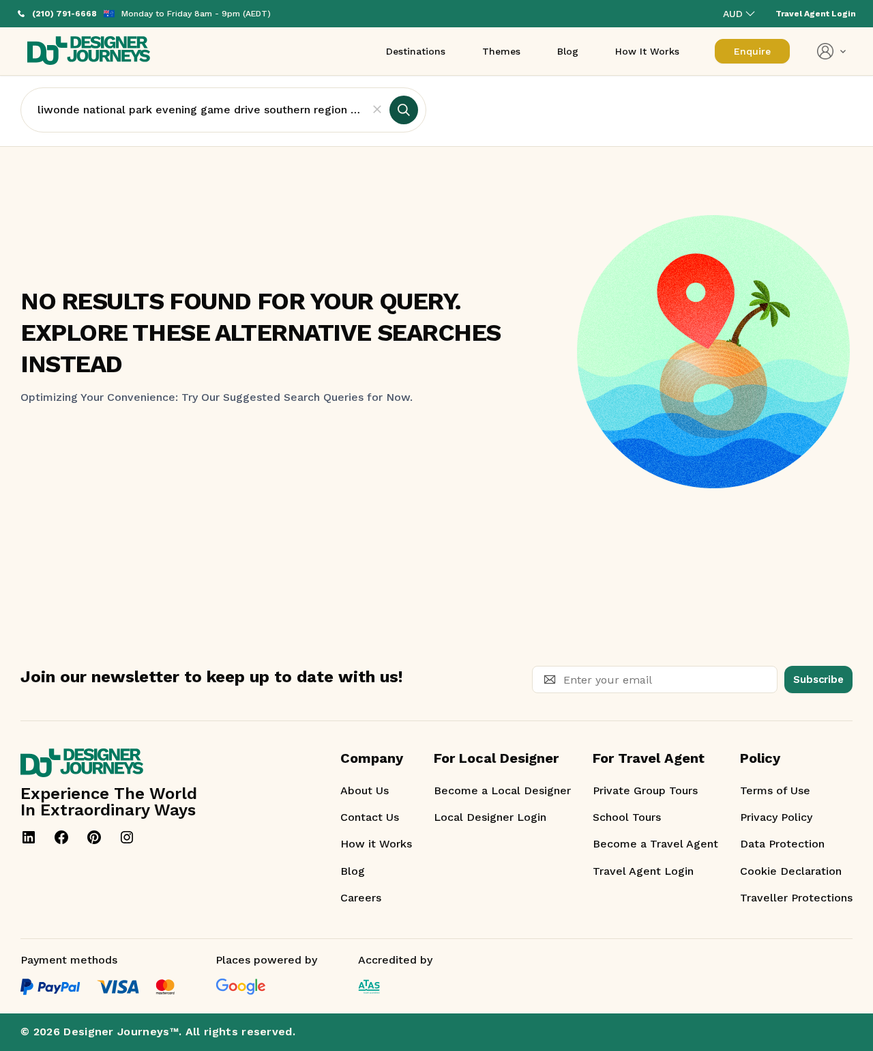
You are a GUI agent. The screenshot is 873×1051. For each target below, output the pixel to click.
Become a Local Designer (502, 790)
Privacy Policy (776, 817)
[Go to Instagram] (127, 837)
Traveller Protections (796, 897)
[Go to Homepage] (88, 51)
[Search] (403, 110)
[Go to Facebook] (61, 837)
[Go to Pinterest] (94, 837)
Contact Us (369, 817)
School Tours (627, 817)
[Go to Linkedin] (28, 837)
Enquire (752, 51)
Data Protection (782, 843)
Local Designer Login (490, 817)
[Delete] (377, 110)
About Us (364, 790)
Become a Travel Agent (655, 843)
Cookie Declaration (791, 871)
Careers (360, 897)
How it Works (376, 843)
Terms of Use (775, 790)
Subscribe (818, 679)
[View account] (831, 51)
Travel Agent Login (643, 871)
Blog (352, 871)
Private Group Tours (645, 790)
